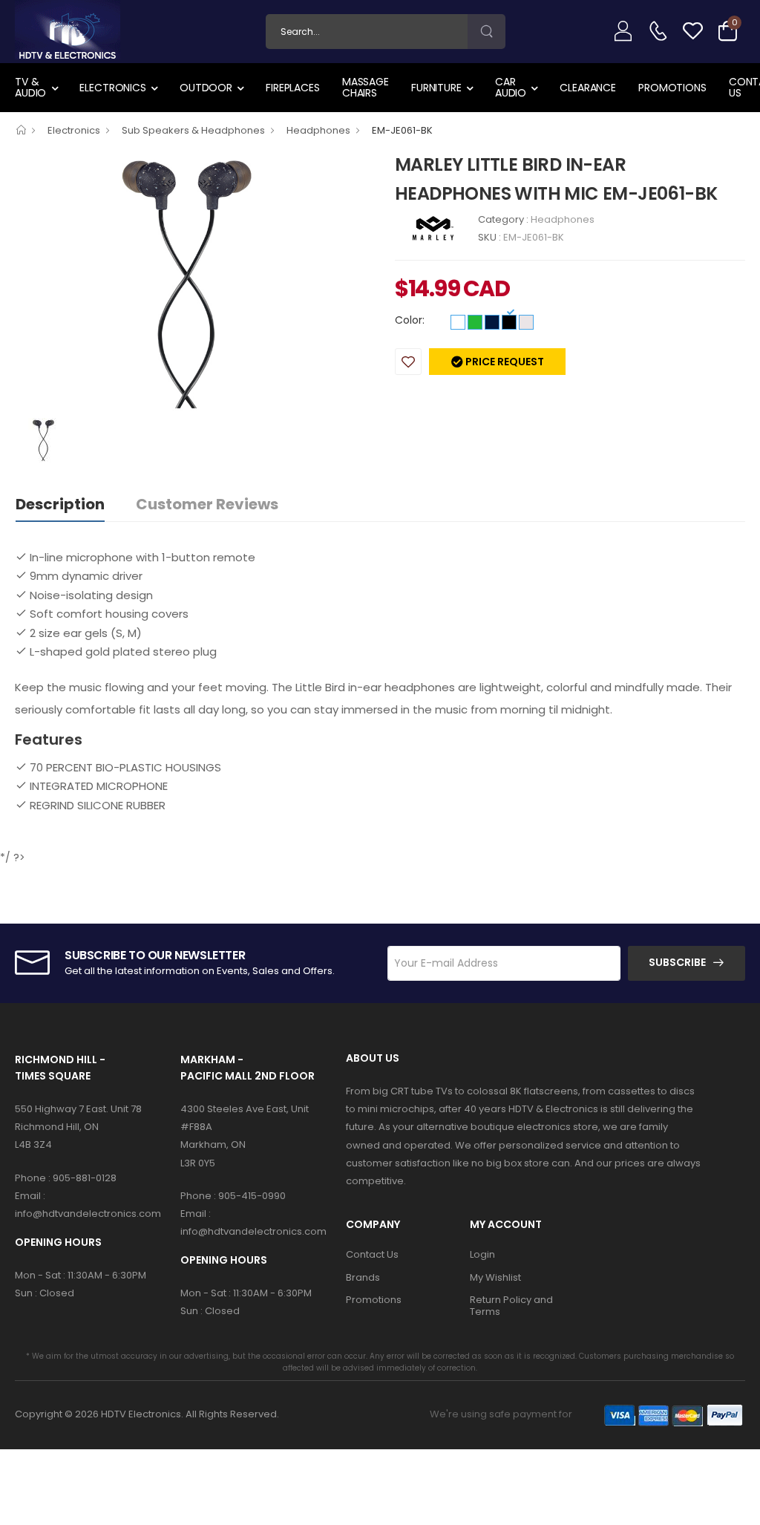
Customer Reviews (207, 504)
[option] (194, 283)
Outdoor (206, 87)
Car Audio (510, 87)
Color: (410, 320)
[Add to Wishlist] (408, 361)
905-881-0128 (85, 1178)
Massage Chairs (365, 87)
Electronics (112, 87)
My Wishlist (495, 1277)
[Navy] (492, 322)
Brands (363, 1277)
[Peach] (526, 322)
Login (482, 1254)
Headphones (318, 130)
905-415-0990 (252, 1196)
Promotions (672, 87)
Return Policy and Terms (511, 1306)
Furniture (436, 87)
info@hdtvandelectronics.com (88, 1213)
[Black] (509, 322)
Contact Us (372, 1254)
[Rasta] (475, 322)
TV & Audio (30, 87)
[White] (458, 322)
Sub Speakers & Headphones (193, 130)
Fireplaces (293, 87)
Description (60, 504)
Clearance (588, 87)
